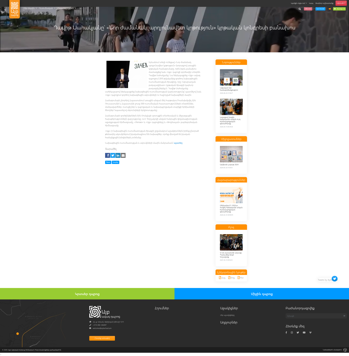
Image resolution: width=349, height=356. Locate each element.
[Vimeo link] (310, 332)
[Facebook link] (286, 332)
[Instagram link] (292, 332)
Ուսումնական (46, 8)
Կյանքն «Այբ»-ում (298, 3)
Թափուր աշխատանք (324, 3)
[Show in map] (17, 333)
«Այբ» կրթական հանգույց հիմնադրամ (21, 350)
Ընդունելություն (65, 8)
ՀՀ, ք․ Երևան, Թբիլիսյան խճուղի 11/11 (106, 322)
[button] (339, 8)
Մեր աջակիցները (227, 315)
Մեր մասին (29, 8)
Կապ (311, 3)
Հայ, (223, 277)
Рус (242, 277)
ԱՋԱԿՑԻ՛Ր (341, 3)
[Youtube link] (304, 332)
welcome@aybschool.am (100, 328)
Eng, (232, 277)
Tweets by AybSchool (328, 279)
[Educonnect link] (330, 8)
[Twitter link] (298, 332)
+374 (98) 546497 (98, 325)
